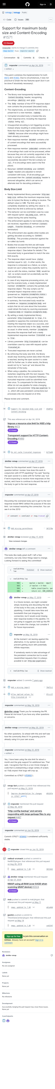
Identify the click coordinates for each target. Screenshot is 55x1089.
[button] (10, 68)
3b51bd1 (49, 869)
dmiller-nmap (11, 461)
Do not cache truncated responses (26, 452)
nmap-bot (12, 785)
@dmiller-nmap (11, 711)
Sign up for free (13, 936)
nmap (8, 12)
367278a (49, 528)
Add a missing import (20, 687)
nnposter (6, 48)
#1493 (16, 78)
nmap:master (8, 51)
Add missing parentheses (22, 528)
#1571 (23, 796)
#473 (6, 78)
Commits (30, 57)
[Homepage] (27, 4)
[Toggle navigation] (4, 4)
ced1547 (49, 926)
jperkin (11, 915)
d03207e (49, 793)
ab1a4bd (49, 907)
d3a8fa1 (49, 409)
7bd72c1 (49, 687)
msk (9, 899)
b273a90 (49, 452)
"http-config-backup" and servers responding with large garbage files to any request (29, 814)
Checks (45, 57)
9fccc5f (49, 694)
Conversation (13, 57)
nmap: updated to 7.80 (21, 869)
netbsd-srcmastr (15, 858)
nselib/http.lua (19, 570)
